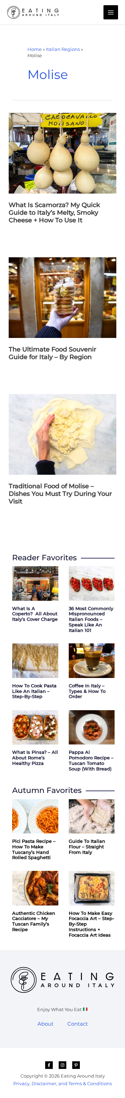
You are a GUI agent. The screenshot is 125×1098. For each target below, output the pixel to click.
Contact (77, 1024)
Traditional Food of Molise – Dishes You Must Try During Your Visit (60, 494)
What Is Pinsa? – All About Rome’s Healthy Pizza (35, 758)
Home (34, 49)
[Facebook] (49, 1065)
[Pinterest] (76, 1065)
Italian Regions (63, 49)
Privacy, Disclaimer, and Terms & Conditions (62, 1083)
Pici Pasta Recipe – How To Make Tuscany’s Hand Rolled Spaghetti (34, 849)
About (45, 1024)
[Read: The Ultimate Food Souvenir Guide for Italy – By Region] (62, 297)
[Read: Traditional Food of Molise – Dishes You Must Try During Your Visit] (62, 434)
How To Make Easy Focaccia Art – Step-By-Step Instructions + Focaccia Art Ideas (91, 924)
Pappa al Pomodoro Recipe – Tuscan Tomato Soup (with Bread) (91, 760)
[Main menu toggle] (110, 12)
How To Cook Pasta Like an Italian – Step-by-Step (34, 691)
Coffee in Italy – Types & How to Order (87, 691)
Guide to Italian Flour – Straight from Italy (87, 847)
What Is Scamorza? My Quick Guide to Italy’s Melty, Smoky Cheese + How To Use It (54, 212)
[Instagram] (62, 1065)
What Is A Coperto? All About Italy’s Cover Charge (35, 614)
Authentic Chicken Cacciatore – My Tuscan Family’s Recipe (33, 921)
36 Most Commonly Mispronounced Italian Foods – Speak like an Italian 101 (91, 619)
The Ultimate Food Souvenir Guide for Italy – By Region (52, 353)
